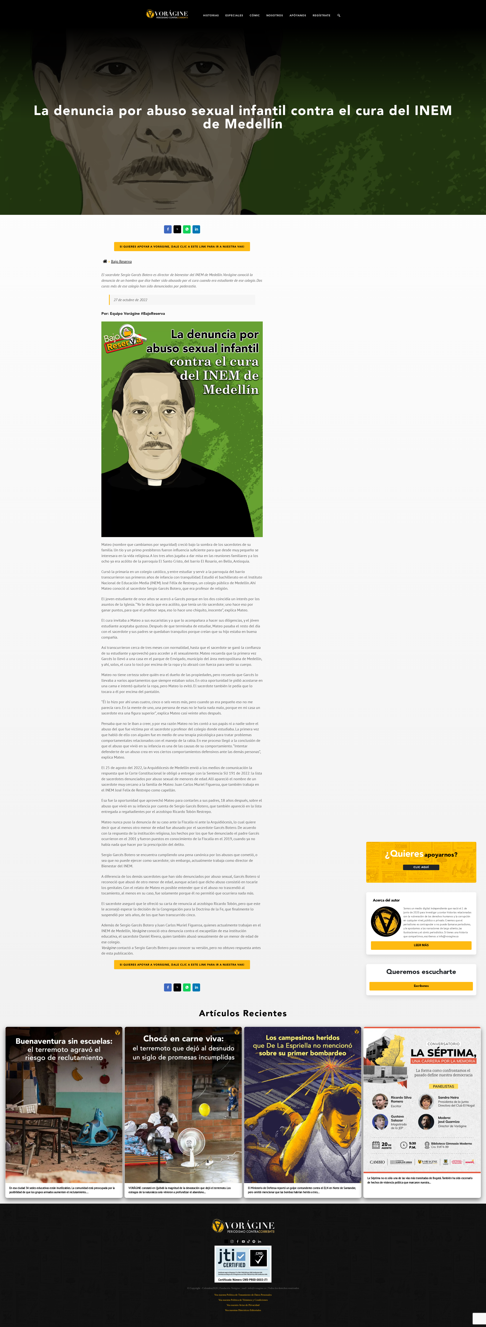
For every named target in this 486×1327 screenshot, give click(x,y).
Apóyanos (298, 15)
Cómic (255, 15)
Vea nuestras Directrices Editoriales (243, 1310)
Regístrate (322, 15)
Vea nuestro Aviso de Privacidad (243, 1305)
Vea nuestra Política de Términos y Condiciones (243, 1299)
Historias (211, 15)
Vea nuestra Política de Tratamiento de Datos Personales (243, 1294)
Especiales (234, 15)
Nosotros (274, 15)
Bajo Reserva (121, 261)
